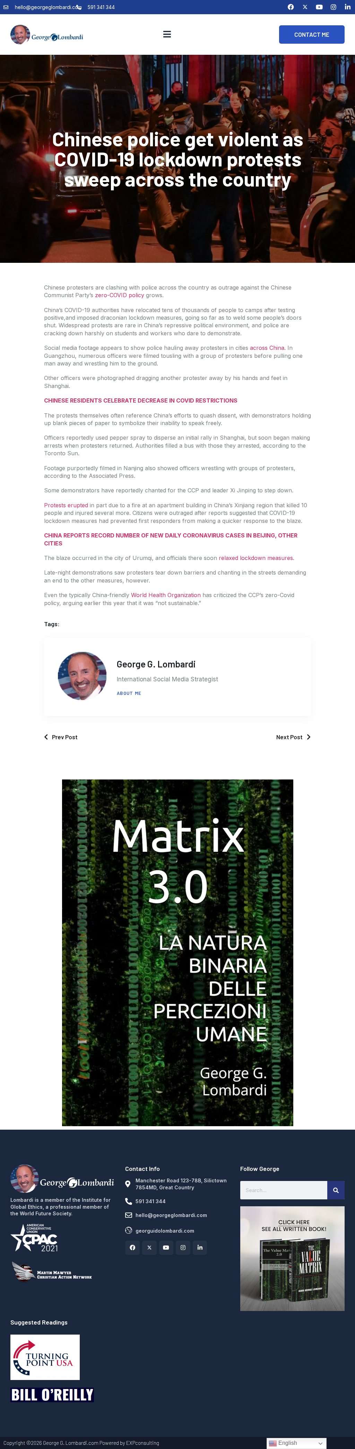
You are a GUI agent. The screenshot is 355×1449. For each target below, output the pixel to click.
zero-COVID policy (119, 295)
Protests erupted (66, 505)
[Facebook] (291, 7)
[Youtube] (319, 7)
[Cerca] (336, 1190)
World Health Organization (166, 595)
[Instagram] (333, 7)
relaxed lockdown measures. (256, 557)
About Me (129, 693)
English (287, 1443)
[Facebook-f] (132, 1248)
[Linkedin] (347, 7)
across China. (268, 347)
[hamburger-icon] (167, 34)
